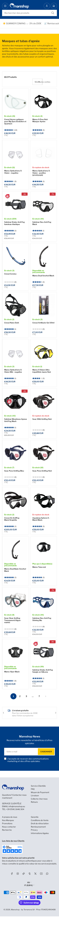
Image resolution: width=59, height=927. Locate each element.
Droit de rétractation (40, 823)
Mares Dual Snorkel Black (43, 275)
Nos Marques (8, 820)
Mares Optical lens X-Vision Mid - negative (13, 371)
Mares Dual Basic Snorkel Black (15, 570)
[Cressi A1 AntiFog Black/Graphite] (15, 500)
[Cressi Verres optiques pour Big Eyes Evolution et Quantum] (15, 101)
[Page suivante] (46, 696)
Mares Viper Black (12, 672)
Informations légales (40, 833)
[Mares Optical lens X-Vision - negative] (15, 153)
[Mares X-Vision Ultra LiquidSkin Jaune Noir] (43, 352)
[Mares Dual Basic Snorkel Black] (15, 549)
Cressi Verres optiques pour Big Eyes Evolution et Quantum (15, 121)
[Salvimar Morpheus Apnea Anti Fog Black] (15, 401)
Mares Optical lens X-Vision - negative (13, 172)
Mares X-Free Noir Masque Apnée (40, 120)
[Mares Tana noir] (43, 549)
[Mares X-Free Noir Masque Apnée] (43, 101)
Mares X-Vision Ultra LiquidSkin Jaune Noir (41, 371)
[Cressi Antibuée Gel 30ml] (43, 305)
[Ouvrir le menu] (5, 6)
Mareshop (15, 909)
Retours (34, 802)
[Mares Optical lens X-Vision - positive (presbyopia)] (43, 153)
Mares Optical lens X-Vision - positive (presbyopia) (41, 173)
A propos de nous (9, 817)
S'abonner (46, 751)
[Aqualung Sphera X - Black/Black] (43, 500)
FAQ (33, 789)
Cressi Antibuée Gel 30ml (43, 323)
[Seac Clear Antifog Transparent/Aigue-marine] (15, 600)
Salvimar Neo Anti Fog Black (41, 223)
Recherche (7, 830)
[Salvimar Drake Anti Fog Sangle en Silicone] (43, 652)
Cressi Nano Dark (11, 323)
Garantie (34, 817)
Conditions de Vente (39, 820)
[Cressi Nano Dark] (15, 305)
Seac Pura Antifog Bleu (14, 471)
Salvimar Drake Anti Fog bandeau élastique (14, 223)
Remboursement (38, 827)
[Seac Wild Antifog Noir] (43, 401)
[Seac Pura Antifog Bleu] (15, 453)
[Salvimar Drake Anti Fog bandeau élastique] (15, 204)
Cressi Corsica (10, 274)
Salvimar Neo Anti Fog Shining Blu (41, 619)
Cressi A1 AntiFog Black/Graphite (11, 519)
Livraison (35, 795)
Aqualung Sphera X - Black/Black (41, 519)
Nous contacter (9, 827)
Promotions (7, 823)
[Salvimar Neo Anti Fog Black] (43, 204)
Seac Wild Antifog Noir (42, 419)
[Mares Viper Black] (15, 652)
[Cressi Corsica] (15, 256)
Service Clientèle (38, 786)
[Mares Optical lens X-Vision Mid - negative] (15, 352)
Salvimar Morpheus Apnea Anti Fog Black (15, 420)
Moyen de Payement (40, 792)
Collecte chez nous (39, 799)
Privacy (34, 830)
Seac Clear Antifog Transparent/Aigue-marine (12, 620)
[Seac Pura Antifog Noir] (43, 453)
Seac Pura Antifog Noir (42, 471)
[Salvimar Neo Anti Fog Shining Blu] (43, 600)
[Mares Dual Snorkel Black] (43, 256)
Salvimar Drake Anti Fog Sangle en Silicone (42, 671)
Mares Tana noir (39, 567)
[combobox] (29, 13)
